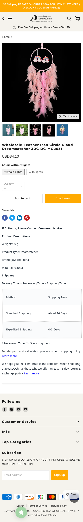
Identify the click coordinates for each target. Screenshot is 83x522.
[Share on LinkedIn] (19, 218)
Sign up (59, 475)
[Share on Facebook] (5, 218)
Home (6, 37)
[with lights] (36, 176)
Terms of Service (37, 506)
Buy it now (62, 198)
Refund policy (59, 506)
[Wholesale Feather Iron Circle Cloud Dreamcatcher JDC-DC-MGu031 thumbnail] (22, 130)
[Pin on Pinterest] (27, 218)
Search (20, 506)
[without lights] (14, 176)
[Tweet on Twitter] (12, 218)
